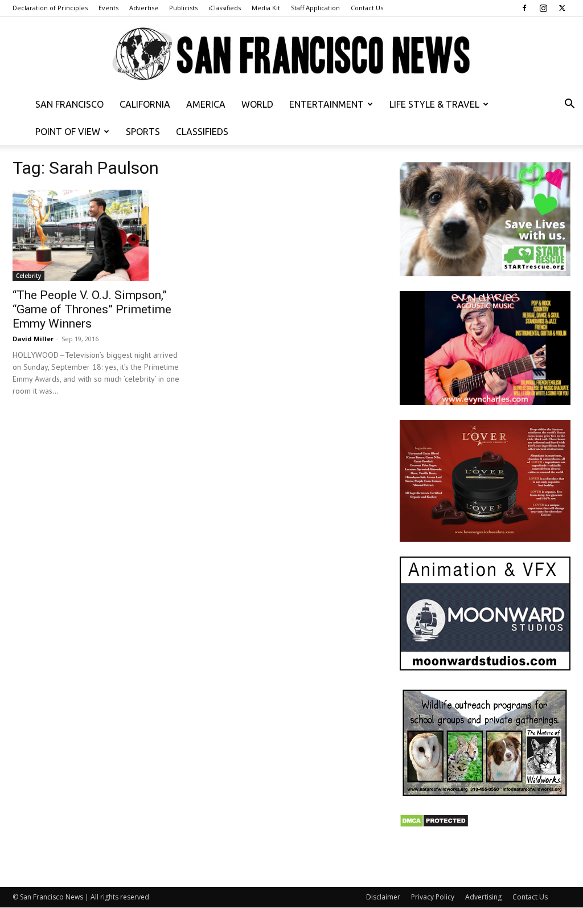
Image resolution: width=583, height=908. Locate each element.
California (145, 104)
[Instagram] (543, 8)
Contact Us (367, 7)
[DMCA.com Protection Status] (434, 824)
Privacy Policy (432, 897)
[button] (569, 105)
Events (108, 7)
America (205, 104)
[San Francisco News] (291, 54)
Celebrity (28, 276)
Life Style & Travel (434, 104)
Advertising (483, 897)
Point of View (67, 131)
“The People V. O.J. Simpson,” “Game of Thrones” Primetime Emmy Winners (92, 309)
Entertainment (326, 104)
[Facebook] (524, 8)
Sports (143, 131)
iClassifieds (224, 7)
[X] (561, 8)
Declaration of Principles (50, 7)
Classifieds (202, 131)
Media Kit (266, 7)
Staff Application (315, 7)
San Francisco (69, 104)
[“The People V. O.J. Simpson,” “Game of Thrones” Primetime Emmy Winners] (98, 235)
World (257, 104)
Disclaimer (383, 897)
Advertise (143, 7)
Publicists (183, 7)
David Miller (33, 338)
